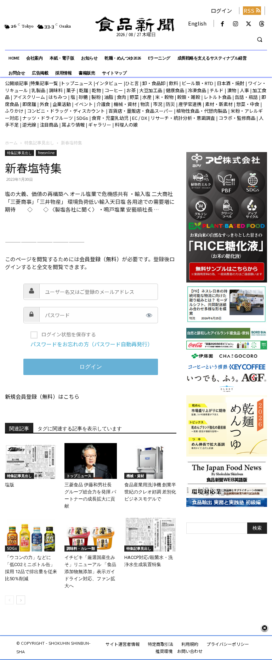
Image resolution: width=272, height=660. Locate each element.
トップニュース (76, 83)
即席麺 (29, 104)
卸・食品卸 (153, 83)
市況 (157, 104)
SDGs (82, 117)
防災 (170, 104)
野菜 (134, 97)
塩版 (9, 484)
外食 (44, 104)
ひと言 (132, 83)
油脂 (108, 97)
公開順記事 (16, 83)
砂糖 (83, 97)
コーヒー (113, 90)
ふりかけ (14, 110)
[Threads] (262, 24)
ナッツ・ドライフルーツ (47, 117)
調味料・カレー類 (81, 548)
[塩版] (31, 461)
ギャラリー (99, 124)
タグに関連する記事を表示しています (80, 428)
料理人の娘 (126, 124)
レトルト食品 (217, 97)
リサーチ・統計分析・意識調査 (183, 117)
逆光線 (29, 124)
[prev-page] (9, 599)
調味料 (56, 90)
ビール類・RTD (197, 83)
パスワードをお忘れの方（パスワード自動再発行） (91, 344)
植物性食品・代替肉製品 (201, 110)
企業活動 (61, 104)
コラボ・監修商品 (237, 117)
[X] (249, 24)
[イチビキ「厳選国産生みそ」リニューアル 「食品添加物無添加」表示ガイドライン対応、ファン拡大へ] (90, 534)
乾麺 (83, 90)
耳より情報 (73, 124)
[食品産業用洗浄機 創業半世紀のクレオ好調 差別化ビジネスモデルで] (150, 461)
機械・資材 (125, 104)
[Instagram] (235, 24)
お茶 (131, 90)
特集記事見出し (39, 143)
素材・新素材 (219, 104)
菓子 (70, 90)
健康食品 (175, 90)
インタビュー (109, 83)
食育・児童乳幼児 (110, 117)
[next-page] (20, 599)
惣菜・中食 (247, 104)
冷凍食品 (197, 90)
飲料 (173, 83)
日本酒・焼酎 (230, 83)
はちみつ (58, 97)
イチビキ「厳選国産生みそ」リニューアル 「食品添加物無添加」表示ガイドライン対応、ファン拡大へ (90, 571)
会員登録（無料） (100, 259)
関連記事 (19, 428)
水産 (147, 97)
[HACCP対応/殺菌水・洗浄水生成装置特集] (150, 534)
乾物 (96, 90)
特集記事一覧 (44, 83)
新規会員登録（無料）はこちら (42, 396)
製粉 (96, 97)
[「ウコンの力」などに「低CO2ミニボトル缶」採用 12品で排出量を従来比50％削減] (31, 534)
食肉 (121, 97)
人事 (244, 90)
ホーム (11, 143)
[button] (259, 40)
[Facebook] (222, 24)
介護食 (103, 104)
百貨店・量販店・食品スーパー (140, 110)
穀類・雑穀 (188, 97)
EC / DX (139, 117)
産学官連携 (190, 104)
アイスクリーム (29, 97)
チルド (216, 90)
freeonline (46, 152)
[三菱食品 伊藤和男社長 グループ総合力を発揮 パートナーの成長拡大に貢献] (90, 461)
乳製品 (38, 90)
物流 (144, 104)
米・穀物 (164, 97)
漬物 (231, 90)
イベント (83, 104)
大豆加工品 (150, 90)
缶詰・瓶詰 (246, 97)
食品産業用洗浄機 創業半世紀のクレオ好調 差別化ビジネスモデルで (150, 492)
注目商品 (49, 124)
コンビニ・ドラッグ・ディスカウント (66, 110)
